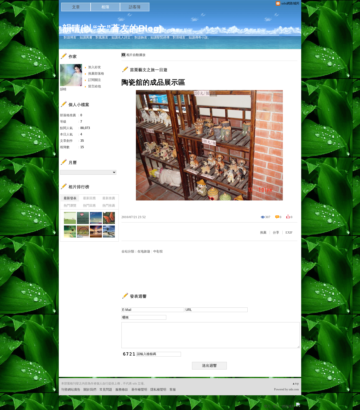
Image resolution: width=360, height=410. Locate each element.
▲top (295, 383)
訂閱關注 (94, 80)
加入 (276, 406)
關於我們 (90, 389)
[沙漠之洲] (109, 231)
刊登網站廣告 (70, 389)
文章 (76, 7)
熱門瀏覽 (70, 205)
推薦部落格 (96, 73)
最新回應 (89, 198)
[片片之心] (70, 231)
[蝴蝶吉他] (109, 218)
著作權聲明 (139, 389)
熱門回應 (89, 205)
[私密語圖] (70, 218)
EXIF (289, 232)
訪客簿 (135, 7)
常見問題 (105, 389)
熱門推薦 (108, 205)
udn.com (294, 389)
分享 (276, 232)
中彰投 (158, 251)
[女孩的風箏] (96, 218)
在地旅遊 (143, 251)
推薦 (263, 232)
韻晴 (63, 89)
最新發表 (70, 198)
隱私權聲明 (158, 389)
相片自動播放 (135, 55)
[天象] (96, 231)
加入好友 (94, 67)
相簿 (105, 7)
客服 (172, 389)
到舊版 (174, 30)
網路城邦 (288, 406)
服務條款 (121, 389)
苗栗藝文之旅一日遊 (149, 70)
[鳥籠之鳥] (83, 231)
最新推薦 (108, 198)
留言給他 (94, 86)
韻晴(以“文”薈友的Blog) (112, 28)
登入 (267, 406)
